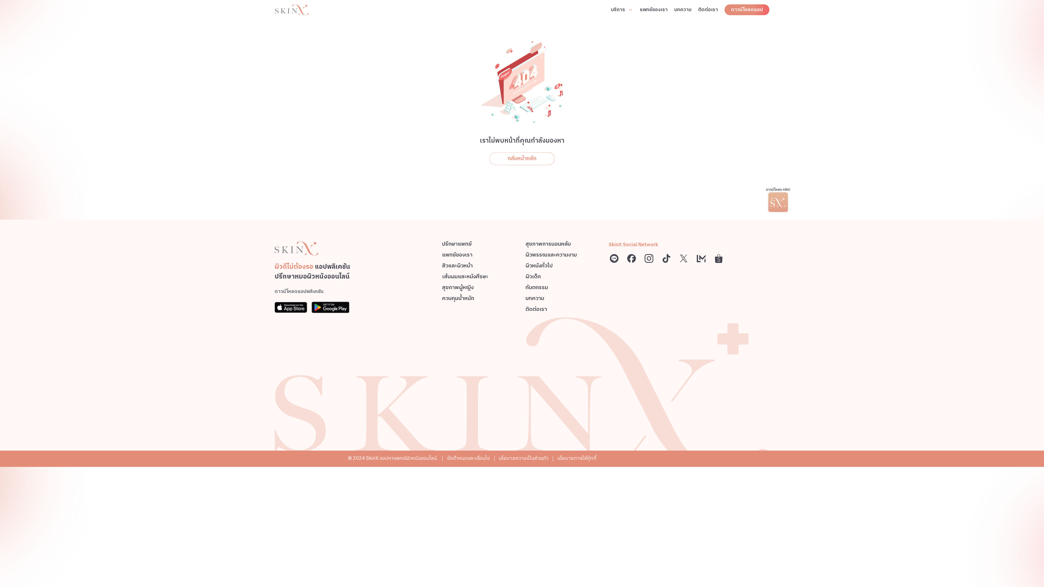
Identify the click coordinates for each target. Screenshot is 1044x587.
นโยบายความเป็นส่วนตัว (523, 458)
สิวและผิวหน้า (457, 266)
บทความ (683, 10)
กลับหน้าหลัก (522, 158)
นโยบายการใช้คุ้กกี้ (576, 458)
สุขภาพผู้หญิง (458, 288)
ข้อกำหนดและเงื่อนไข (468, 458)
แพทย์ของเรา (654, 10)
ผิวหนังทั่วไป (539, 266)
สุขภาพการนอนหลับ (548, 245)
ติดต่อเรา (708, 10)
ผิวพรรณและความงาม (551, 256)
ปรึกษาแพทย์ (457, 245)
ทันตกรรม (537, 288)
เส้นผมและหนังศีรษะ (465, 277)
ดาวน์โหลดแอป (747, 10)
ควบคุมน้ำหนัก (458, 299)
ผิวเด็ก (533, 277)
